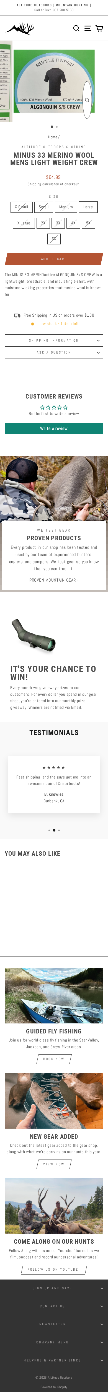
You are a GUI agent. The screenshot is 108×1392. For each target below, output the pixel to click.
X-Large (23, 223)
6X (54, 238)
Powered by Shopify (54, 1387)
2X (43, 223)
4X (73, 223)
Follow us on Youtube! (54, 1269)
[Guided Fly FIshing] (54, 995)
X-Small (21, 206)
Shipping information (54, 340)
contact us (52, 1306)
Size (54, 196)
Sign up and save (53, 1288)
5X (88, 223)
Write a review (54, 428)
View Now (54, 1164)
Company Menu (52, 1342)
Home (52, 137)
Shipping (34, 184)
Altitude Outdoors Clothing (54, 147)
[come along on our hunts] (54, 1206)
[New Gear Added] (54, 1100)
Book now (54, 1059)
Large (88, 206)
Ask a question (54, 352)
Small (44, 206)
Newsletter (52, 1324)
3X (58, 223)
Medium (66, 206)
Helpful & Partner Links (52, 1360)
